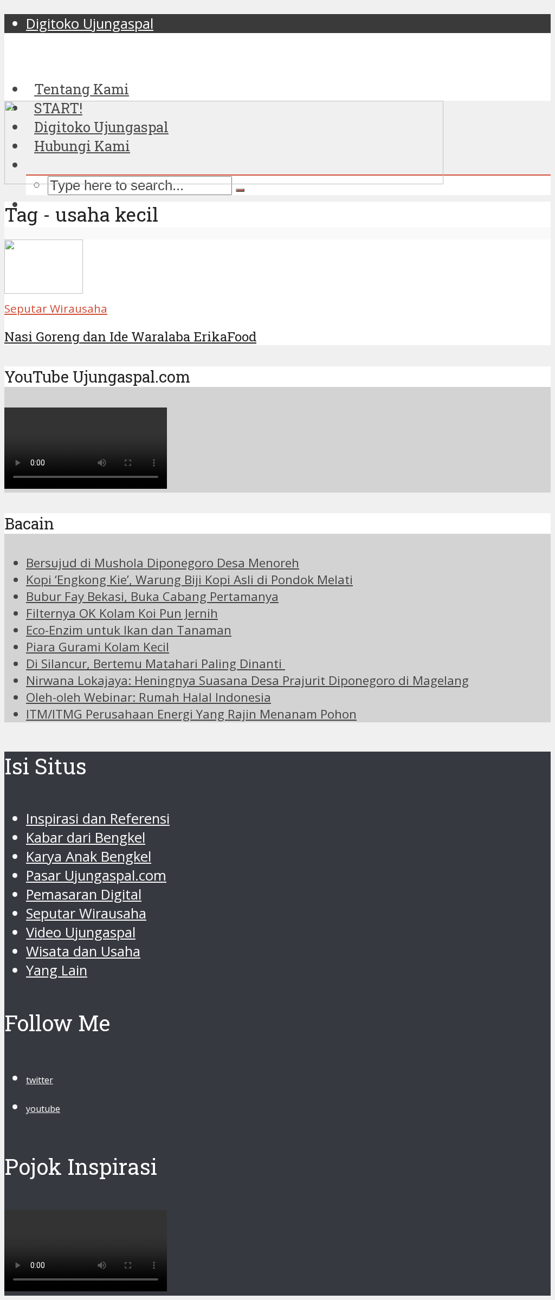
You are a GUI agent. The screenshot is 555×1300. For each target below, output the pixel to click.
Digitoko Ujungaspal (89, 23)
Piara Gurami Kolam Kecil (97, 646)
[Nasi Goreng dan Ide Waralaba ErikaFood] (43, 288)
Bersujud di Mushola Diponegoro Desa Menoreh (162, 562)
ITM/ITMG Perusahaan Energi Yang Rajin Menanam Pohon (191, 714)
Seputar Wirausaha (55, 308)
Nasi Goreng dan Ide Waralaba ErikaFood (130, 336)
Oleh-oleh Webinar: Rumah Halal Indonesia (148, 697)
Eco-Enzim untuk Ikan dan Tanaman (128, 630)
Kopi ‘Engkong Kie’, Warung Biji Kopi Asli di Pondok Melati (189, 579)
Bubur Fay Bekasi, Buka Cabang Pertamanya (152, 596)
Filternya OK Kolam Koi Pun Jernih (122, 613)
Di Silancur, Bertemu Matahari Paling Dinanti (155, 663)
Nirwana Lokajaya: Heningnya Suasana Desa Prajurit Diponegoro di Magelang (247, 680)
